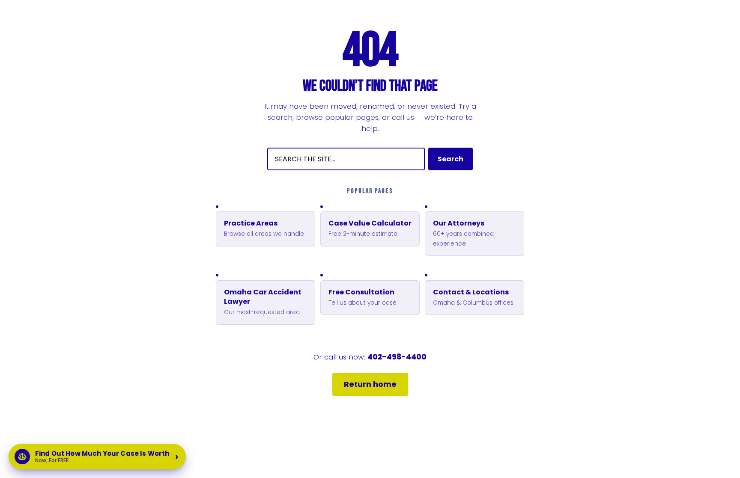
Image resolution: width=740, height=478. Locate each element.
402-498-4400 (397, 357)
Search (450, 159)
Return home (370, 384)
